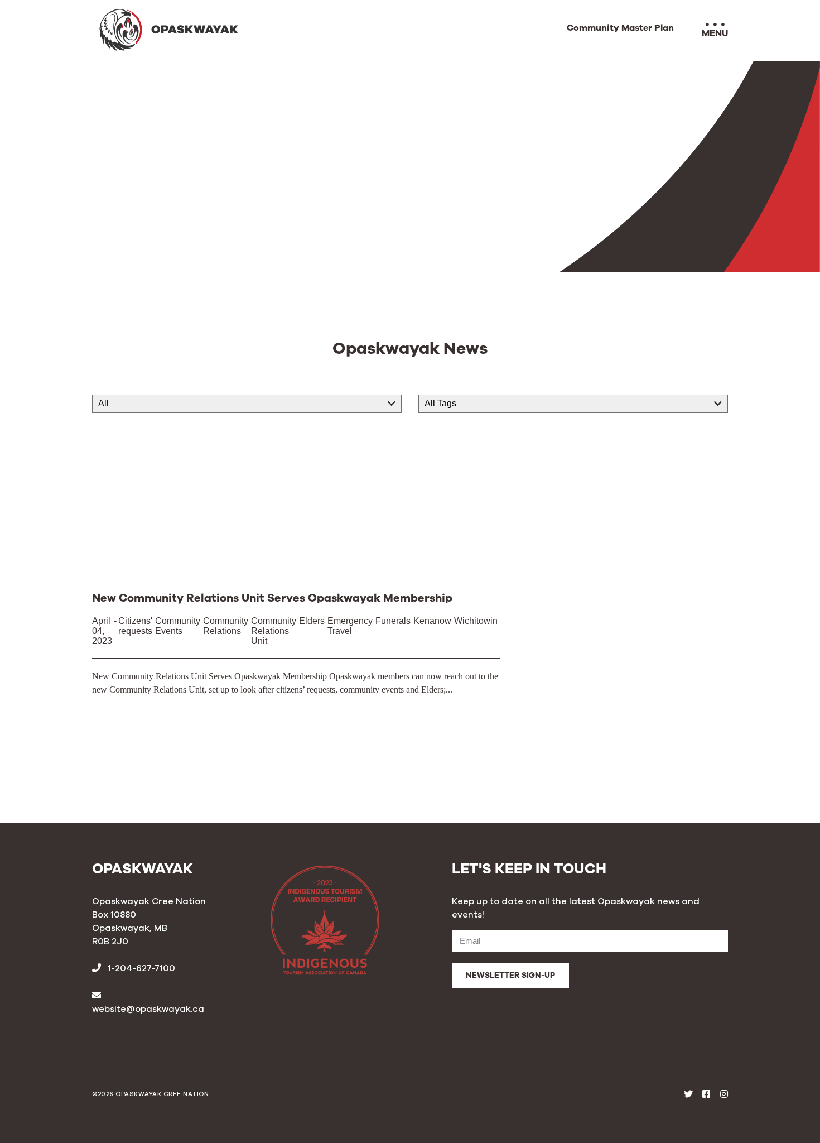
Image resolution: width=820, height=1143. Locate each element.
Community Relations (225, 626)
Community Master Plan (620, 28)
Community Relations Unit (273, 631)
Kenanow (432, 621)
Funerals (393, 621)
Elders (312, 621)
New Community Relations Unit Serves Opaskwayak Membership (272, 598)
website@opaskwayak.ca (148, 1009)
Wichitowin (476, 621)
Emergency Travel (350, 626)
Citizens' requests (135, 626)
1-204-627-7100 (140, 968)
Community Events (177, 626)
